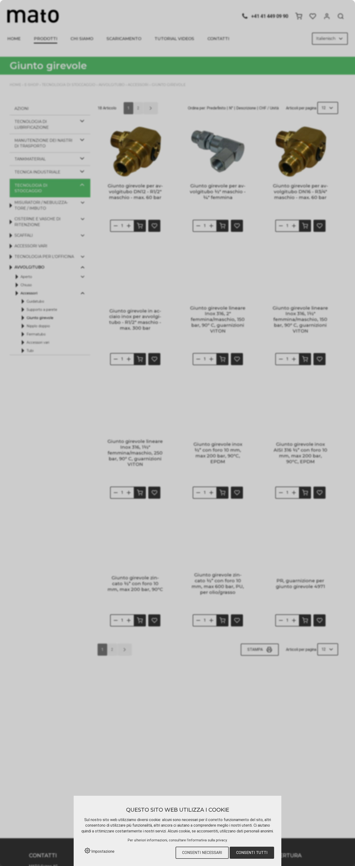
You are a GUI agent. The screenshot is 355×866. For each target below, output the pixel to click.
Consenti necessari (202, 852)
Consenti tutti (252, 852)
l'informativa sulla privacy (207, 840)
